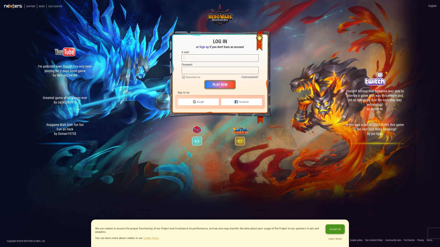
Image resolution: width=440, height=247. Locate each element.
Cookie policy (356, 240)
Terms (429, 240)
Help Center (55, 6)
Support (30, 6)
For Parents (409, 240)
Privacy (420, 240)
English (432, 6)
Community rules (393, 240)
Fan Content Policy (374, 240)
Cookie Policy (151, 238)
